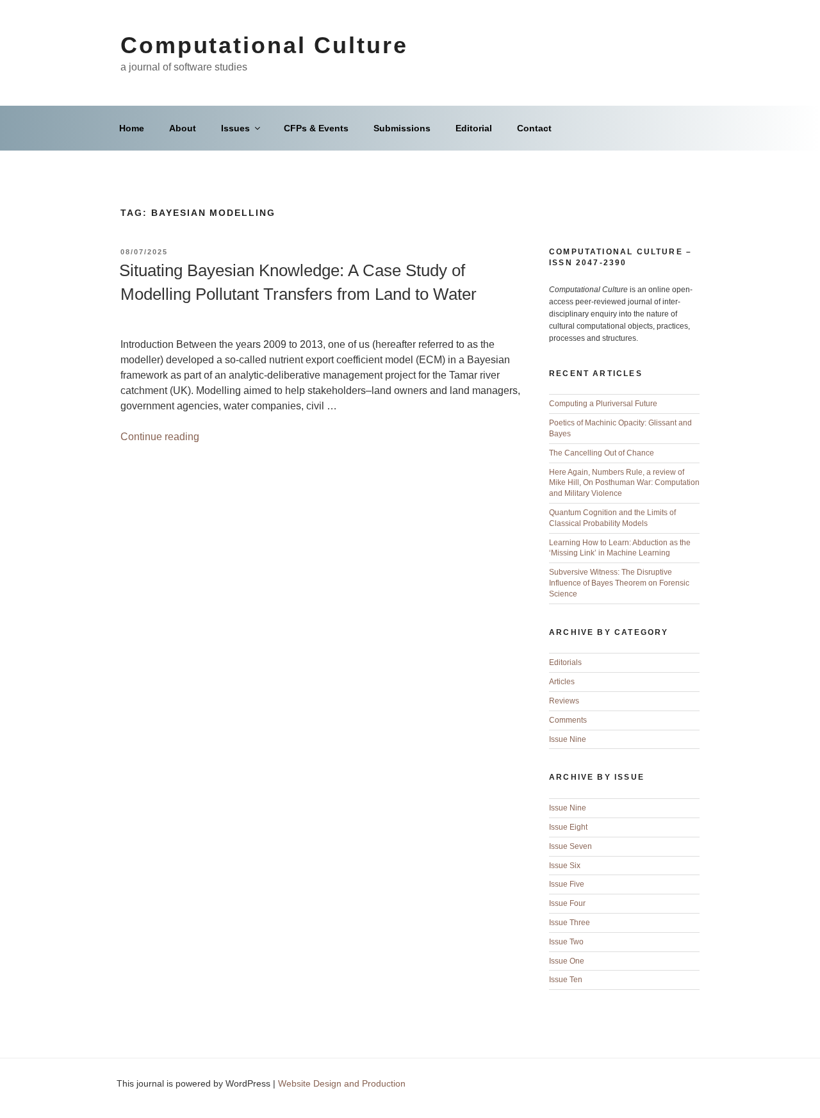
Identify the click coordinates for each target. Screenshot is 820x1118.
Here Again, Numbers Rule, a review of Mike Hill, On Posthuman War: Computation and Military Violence (624, 483)
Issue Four (567, 903)
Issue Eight (568, 827)
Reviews (564, 700)
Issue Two (566, 941)
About (182, 128)
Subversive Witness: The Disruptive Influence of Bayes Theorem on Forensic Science (619, 583)
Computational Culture (263, 45)
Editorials (565, 662)
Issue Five (566, 884)
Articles (562, 681)
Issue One (566, 961)
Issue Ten (565, 979)
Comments (568, 720)
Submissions (401, 128)
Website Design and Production (342, 1083)
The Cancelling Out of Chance (601, 452)
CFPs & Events (316, 128)
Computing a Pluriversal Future (603, 403)
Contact (534, 128)
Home (131, 128)
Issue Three (569, 922)
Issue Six (564, 865)
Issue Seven (570, 846)
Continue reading (159, 436)
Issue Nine (567, 739)
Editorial (473, 128)
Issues (235, 128)
